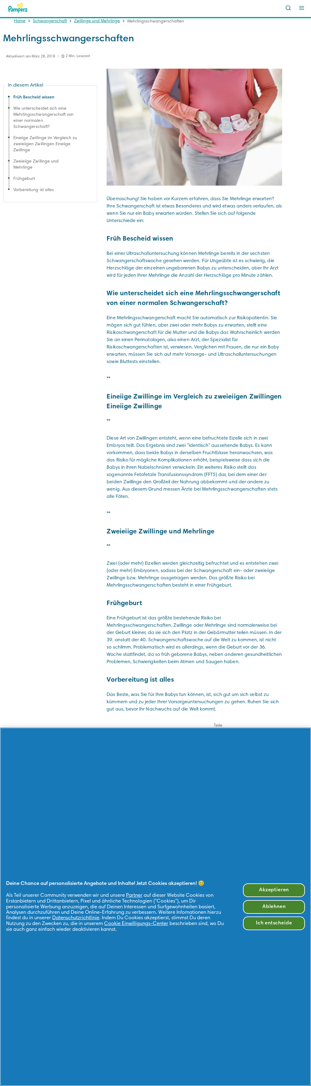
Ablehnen (274, 906)
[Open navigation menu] (301, 8)
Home (20, 21)
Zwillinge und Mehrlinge (97, 21)
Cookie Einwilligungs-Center (136, 923)
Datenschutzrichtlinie (75, 918)
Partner (134, 895)
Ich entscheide (274, 923)
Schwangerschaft (50, 21)
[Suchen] (288, 8)
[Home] (18, 8)
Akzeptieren (274, 890)
